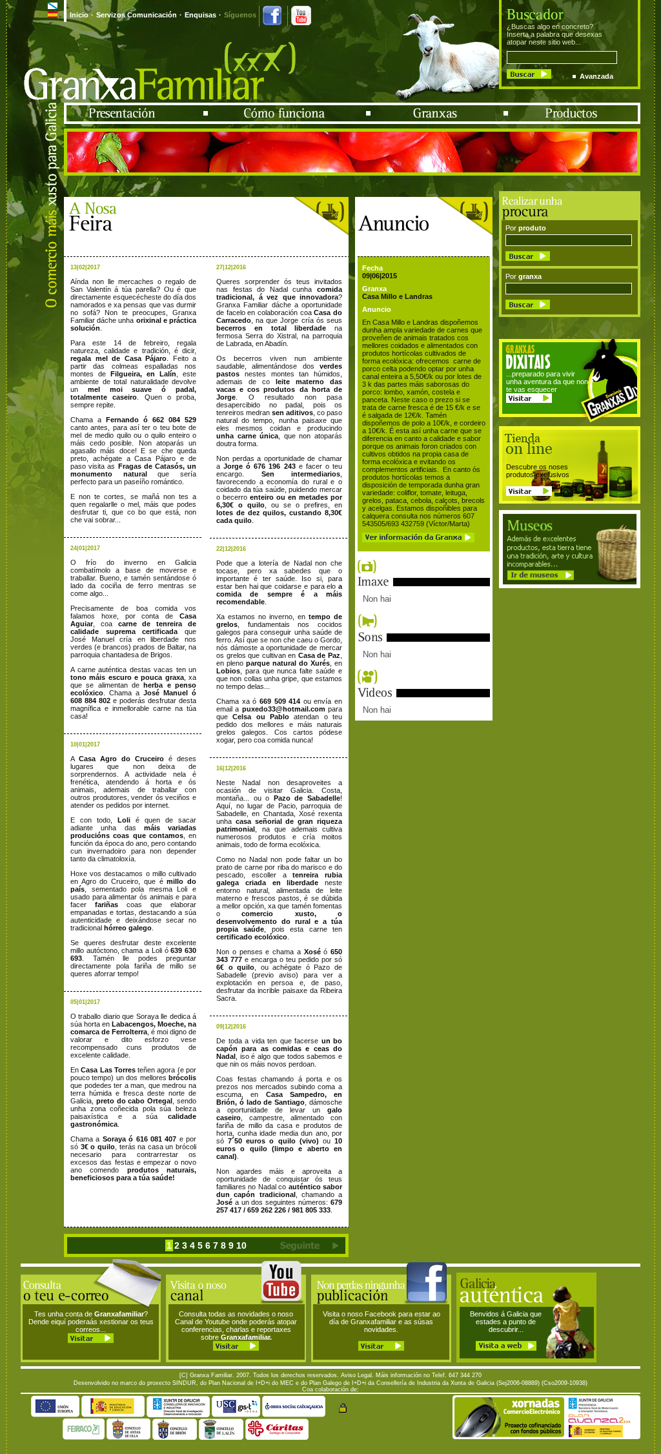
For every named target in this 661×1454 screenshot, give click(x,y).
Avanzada (596, 76)
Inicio (79, 15)
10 (241, 1245)
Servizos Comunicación (136, 15)
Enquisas (200, 15)
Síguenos (240, 15)
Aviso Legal (356, 1375)
